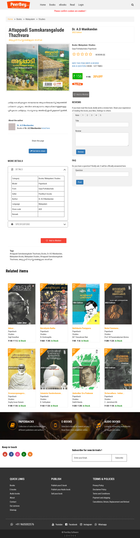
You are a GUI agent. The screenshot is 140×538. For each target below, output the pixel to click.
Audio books (15, 493)
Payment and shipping (101, 497)
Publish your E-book (59, 485)
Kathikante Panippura (81, 328)
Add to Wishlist (82, 94)
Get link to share (38, 151)
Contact (13, 502)
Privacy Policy (98, 485)
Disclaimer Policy (99, 489)
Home (43, 4)
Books (52, 4)
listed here (46, 128)
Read (72, 4)
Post (80, 182)
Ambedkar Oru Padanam (82, 393)
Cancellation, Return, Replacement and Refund (111, 502)
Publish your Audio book (60, 489)
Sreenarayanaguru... (17, 393)
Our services (15, 506)
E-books (13, 489)
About (12, 497)
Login (81, 4)
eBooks (62, 4)
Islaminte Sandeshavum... (51, 393)
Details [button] (19, 169)
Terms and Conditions (101, 493)
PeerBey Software (71, 532)
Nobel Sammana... (112, 328)
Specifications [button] (22, 224)
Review (81, 152)
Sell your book (56, 493)
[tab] (38, 169)
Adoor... (11, 328)
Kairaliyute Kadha (47, 328)
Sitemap (13, 510)
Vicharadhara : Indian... (114, 393)
